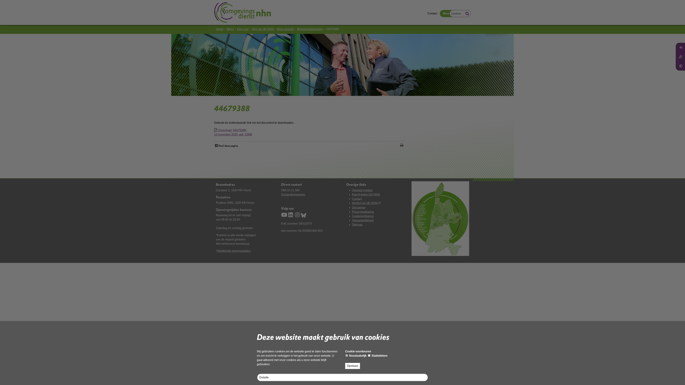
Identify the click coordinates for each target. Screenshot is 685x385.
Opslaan (352, 365)
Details (264, 377)
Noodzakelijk (357, 355)
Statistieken (379, 355)
